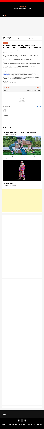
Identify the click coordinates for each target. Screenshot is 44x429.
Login (39, 106)
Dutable (22, 6)
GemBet (4, 414)
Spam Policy (29, 424)
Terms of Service (13, 424)
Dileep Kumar (7, 134)
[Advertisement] (22, 25)
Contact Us (4, 424)
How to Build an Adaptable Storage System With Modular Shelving (19, 132)
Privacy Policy (21, 424)
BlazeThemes (30, 427)
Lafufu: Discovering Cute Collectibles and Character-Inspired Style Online (21, 156)
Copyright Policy (38, 424)
